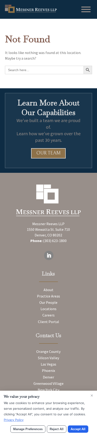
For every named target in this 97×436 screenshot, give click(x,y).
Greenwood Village (48, 383)
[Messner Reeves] (31, 11)
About (48, 289)
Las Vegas (48, 364)
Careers (48, 315)
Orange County (48, 351)
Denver (48, 377)
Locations (48, 308)
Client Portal (48, 321)
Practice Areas (48, 296)
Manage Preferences (28, 429)
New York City (48, 389)
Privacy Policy (14, 420)
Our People (48, 302)
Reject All (57, 429)
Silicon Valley (48, 357)
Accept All (78, 429)
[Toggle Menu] (86, 9)
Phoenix (48, 370)
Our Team (48, 153)
